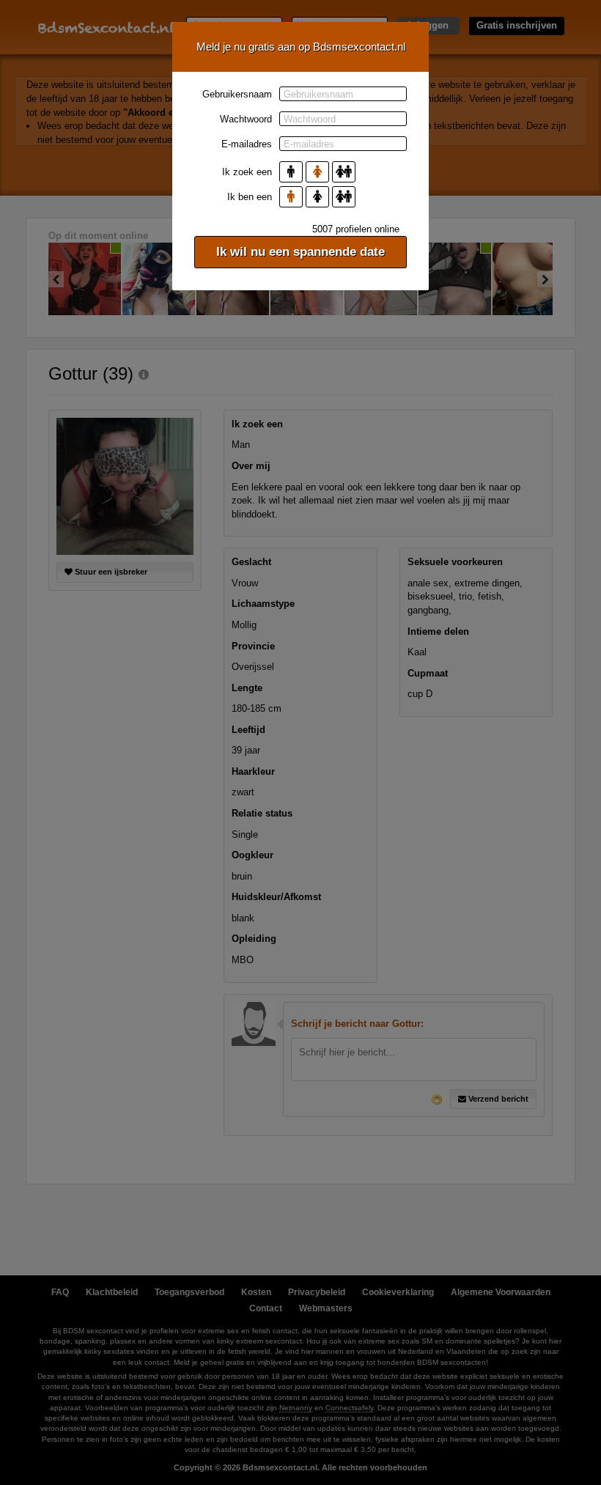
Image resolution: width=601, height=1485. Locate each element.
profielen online (355, 229)
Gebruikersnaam (237, 94)
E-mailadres (246, 144)
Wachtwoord (246, 119)
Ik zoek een (247, 171)
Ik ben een (249, 196)
